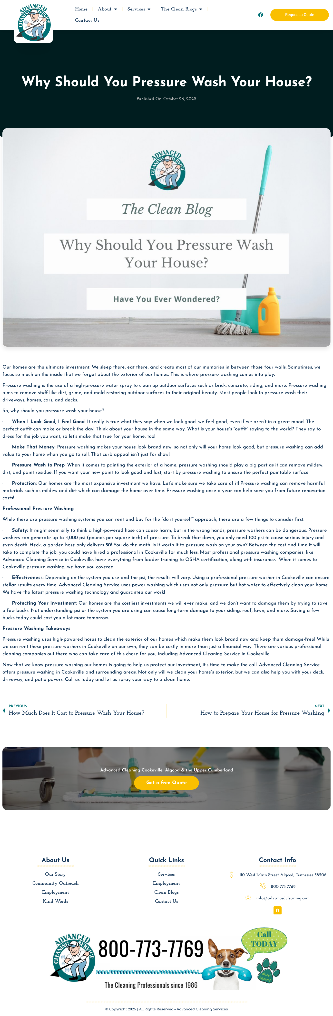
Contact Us (87, 20)
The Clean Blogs (179, 9)
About (105, 9)
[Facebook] (260, 15)
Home (81, 9)
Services (136, 9)
